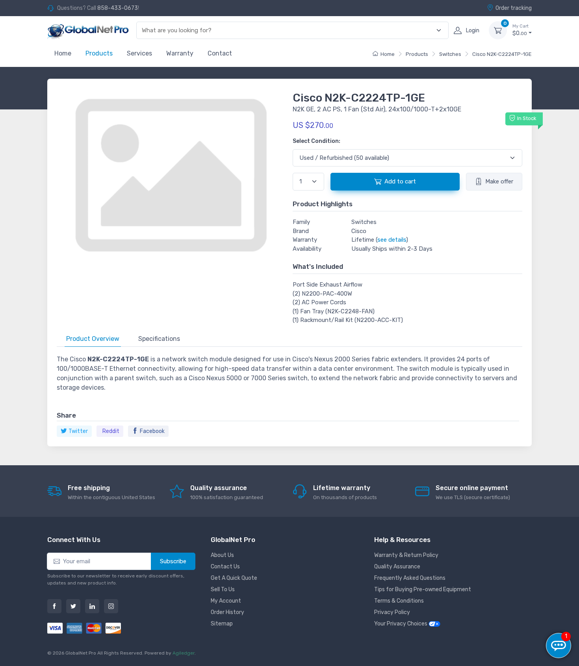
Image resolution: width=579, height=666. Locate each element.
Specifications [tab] (159, 338)
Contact (220, 53)
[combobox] (288, 30)
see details (391, 239)
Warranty (179, 53)
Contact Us (225, 566)
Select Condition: (316, 141)
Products (99, 53)
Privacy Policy (392, 612)
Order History (227, 612)
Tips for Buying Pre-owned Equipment (422, 589)
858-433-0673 (117, 8)
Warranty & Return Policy (406, 555)
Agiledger (184, 653)
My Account (226, 601)
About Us (222, 555)
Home (62, 53)
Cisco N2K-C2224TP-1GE (502, 54)
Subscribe (173, 561)
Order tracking (513, 8)
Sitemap (222, 623)
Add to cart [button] (400, 181)
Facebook (152, 431)
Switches (450, 54)
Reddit (110, 431)
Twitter (78, 431)
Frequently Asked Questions (409, 578)
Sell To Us (223, 589)
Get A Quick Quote (234, 578)
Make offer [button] (499, 181)
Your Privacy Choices (401, 623)
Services (139, 53)
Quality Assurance (397, 566)
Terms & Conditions (399, 601)
